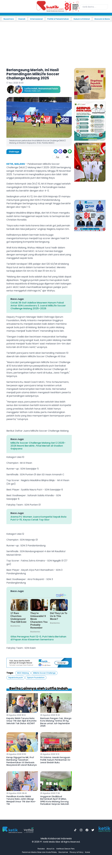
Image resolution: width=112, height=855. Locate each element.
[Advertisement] (56, 43)
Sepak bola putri (15, 677)
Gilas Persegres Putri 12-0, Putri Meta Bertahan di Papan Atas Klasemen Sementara (38, 638)
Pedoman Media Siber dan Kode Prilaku (39, 852)
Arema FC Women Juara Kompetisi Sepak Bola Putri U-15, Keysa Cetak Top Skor (38, 518)
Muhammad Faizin (48, 88)
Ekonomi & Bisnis (102, 19)
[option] (90, 83)
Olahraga (14, 151)
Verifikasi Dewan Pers (65, 848)
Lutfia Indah (30, 88)
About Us (50, 848)
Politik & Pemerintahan (58, 19)
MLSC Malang (23, 673)
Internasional (36, 19)
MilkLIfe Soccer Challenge (44, 673)
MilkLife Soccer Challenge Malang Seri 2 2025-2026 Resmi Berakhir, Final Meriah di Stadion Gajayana (37, 445)
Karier (87, 852)
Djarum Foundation (35, 677)
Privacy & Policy (76, 852)
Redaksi (41, 848)
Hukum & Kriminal (82, 19)
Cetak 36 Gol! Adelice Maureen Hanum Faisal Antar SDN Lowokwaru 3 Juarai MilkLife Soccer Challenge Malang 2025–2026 (38, 305)
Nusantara (9, 19)
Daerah (21, 19)
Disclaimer (63, 852)
